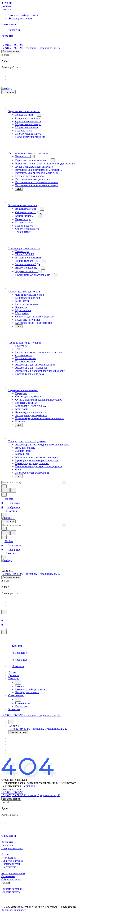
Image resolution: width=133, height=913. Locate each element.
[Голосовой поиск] (5, 490)
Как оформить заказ (13, 873)
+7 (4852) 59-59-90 (12, 44)
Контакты (7, 841)
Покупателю (8, 866)
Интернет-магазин (12, 848)
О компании (8, 835)
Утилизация (8, 857)
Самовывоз (8, 876)
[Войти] (3, 616)
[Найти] (13, 490)
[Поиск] (4, 612)
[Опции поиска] (4, 486)
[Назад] (18, 682)
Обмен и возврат (11, 879)
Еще (19, 189)
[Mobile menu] (4, 557)
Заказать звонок (11, 51)
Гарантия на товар (12, 860)
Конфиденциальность (14, 909)
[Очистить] (64, 482)
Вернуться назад (11, 785)
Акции (5, 854)
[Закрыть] (4, 632)
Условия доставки (12, 888)
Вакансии (7, 845)
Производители (10, 863)
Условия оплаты (10, 891)
